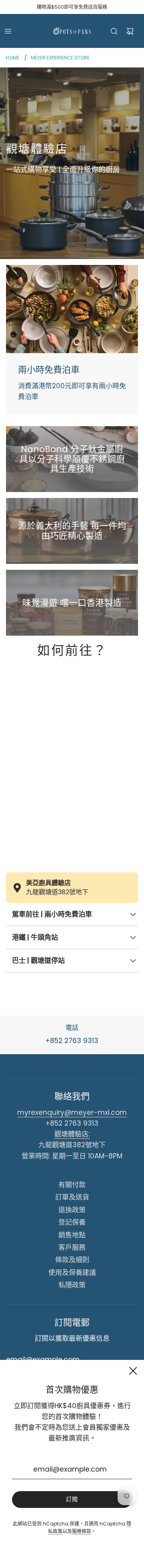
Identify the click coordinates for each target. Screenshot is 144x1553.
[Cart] (130, 31)
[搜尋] (114, 31)
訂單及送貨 (72, 1197)
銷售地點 (72, 1235)
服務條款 (81, 1531)
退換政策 (72, 1210)
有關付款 (72, 1184)
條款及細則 (72, 1260)
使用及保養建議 (72, 1272)
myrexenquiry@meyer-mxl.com (72, 1112)
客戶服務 (72, 1247)
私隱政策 (72, 1285)
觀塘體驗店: (72, 1134)
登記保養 (72, 1222)
